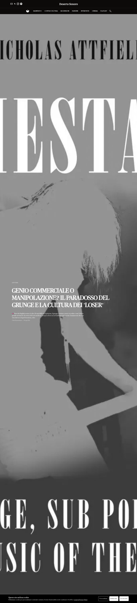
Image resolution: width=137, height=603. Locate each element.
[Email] (11, 3)
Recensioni (65, 11)
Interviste (85, 11)
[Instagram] (18, 3)
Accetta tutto (124, 598)
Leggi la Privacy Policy (81, 600)
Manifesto (37, 11)
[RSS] (14, 3)
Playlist (103, 11)
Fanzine (75, 11)
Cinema (95, 11)
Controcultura (51, 11)
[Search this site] (110, 11)
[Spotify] (21, 3)
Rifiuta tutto (113, 598)
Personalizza (103, 598)
